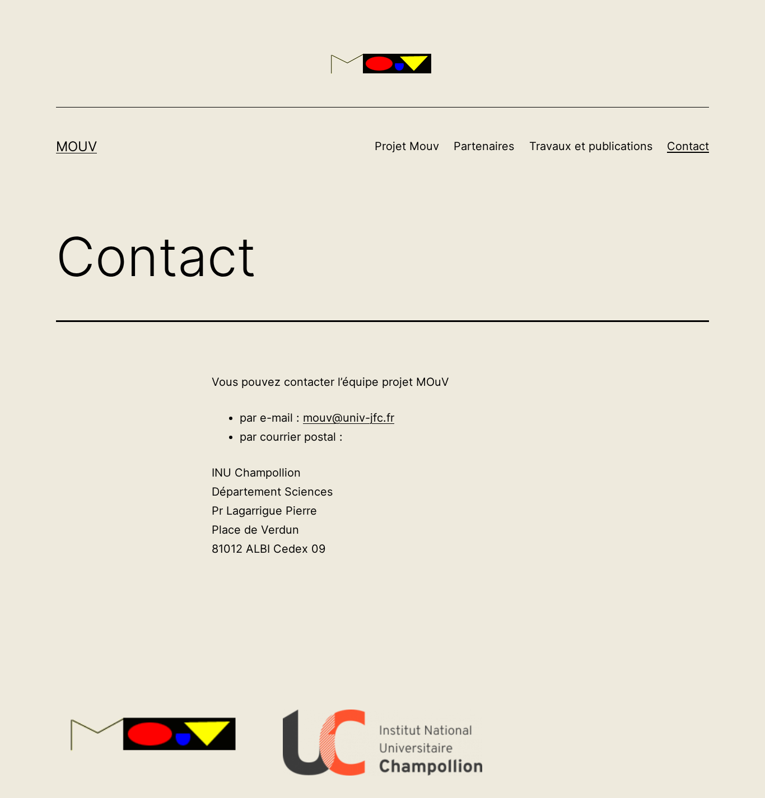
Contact (688, 146)
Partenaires (484, 146)
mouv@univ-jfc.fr (348, 417)
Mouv (76, 146)
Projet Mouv (407, 146)
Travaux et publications (590, 146)
